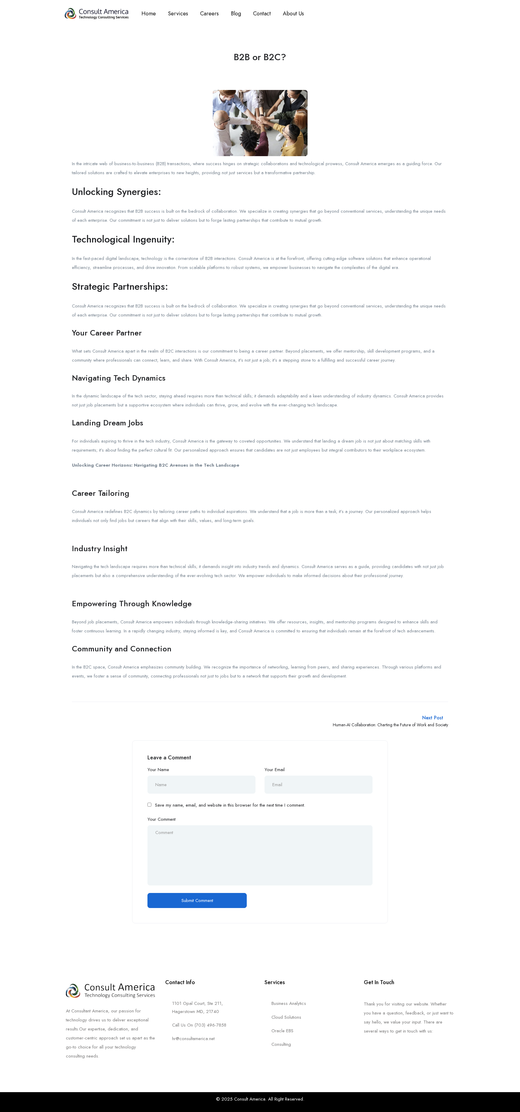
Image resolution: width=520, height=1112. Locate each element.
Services (178, 13)
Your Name (158, 769)
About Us (293, 13)
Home (148, 13)
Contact (262, 13)
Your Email (275, 769)
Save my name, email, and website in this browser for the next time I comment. (230, 805)
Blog (236, 13)
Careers (209, 13)
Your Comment (161, 819)
